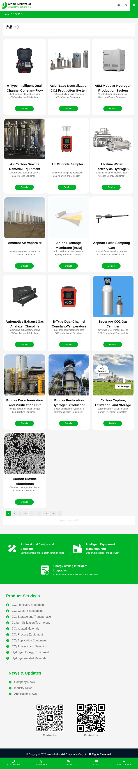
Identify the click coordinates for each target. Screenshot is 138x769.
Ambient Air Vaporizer (25, 243)
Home (6, 14)
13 (52, 513)
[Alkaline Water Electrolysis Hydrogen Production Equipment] (111, 139)
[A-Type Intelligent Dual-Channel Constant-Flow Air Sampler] (24, 61)
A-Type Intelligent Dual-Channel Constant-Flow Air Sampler (25, 90)
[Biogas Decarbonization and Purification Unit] (24, 375)
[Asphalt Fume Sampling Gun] (111, 218)
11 (39, 513)
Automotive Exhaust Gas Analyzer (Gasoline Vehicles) (25, 326)
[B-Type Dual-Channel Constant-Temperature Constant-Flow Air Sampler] (69, 296)
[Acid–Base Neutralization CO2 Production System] (69, 61)
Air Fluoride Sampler (67, 164)
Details (24, 108)
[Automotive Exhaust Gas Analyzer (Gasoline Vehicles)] (24, 296)
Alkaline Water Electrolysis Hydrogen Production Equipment (111, 169)
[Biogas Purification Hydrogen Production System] (69, 375)
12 (45, 513)
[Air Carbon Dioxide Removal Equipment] (24, 139)
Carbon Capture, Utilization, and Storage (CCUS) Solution (113, 405)
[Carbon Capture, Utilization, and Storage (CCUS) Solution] (113, 375)
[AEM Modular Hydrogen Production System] (113, 61)
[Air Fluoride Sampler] (67, 139)
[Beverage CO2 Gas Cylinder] (113, 296)
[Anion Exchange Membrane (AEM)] (69, 218)
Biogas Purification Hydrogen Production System (69, 405)
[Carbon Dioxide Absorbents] (24, 454)
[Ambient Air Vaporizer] (24, 218)
